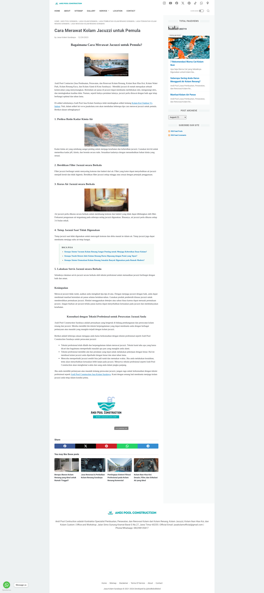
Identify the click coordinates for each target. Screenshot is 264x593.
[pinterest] (106, 446)
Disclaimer (123, 583)
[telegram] (148, 446)
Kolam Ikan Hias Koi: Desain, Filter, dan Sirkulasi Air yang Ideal (146, 478)
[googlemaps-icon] (208, 3)
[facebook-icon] (177, 3)
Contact (131, 11)
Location (117, 11)
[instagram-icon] (164, 3)
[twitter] (85, 446)
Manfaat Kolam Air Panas (183, 94)
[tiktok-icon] (195, 3)
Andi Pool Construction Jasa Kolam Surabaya (91, 374)
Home (57, 11)
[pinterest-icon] (189, 3)
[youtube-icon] (170, 3)
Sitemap (79, 11)
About (67, 11)
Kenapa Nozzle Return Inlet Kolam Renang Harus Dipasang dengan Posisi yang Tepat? (100, 256)
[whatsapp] (127, 446)
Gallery (91, 11)
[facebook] (64, 446)
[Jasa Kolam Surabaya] (70, 3)
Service (103, 11)
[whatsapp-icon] (201, 3)
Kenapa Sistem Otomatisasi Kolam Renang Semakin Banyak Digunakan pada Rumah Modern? (104, 260)
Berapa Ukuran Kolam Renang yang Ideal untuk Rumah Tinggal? (65, 478)
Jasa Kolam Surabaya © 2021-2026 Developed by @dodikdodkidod (132, 589)
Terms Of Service (138, 583)
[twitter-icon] (183, 3)
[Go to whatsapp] (6, 584)
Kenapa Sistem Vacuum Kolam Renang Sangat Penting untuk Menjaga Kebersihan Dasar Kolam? (105, 252)
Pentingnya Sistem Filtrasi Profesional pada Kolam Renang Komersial (119, 478)
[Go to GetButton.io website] (6, 590)
